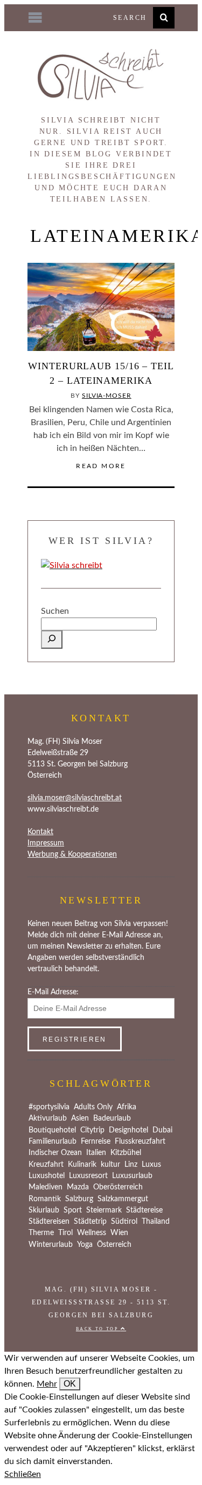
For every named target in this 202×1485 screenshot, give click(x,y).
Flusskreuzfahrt (140, 1141)
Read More (101, 466)
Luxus (151, 1164)
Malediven (45, 1187)
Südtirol (124, 1221)
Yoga (85, 1245)
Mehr (47, 1384)
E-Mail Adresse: (53, 992)
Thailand (156, 1221)
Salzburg (79, 1199)
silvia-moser (106, 395)
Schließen (22, 1474)
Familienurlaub (52, 1141)
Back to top (98, 1328)
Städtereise (144, 1210)
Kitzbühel (125, 1153)
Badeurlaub (112, 1118)
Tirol (65, 1233)
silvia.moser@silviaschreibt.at (74, 798)
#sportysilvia (49, 1107)
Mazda (78, 1187)
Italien (96, 1153)
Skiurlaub (44, 1210)
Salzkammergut (122, 1199)
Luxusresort (88, 1176)
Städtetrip (90, 1221)
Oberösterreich (118, 1187)
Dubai (162, 1130)
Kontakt (40, 832)
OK (70, 1383)
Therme (41, 1233)
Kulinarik (82, 1164)
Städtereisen (49, 1221)
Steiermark (104, 1210)
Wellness (91, 1233)
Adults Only (93, 1107)
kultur (110, 1164)
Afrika (126, 1107)
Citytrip (92, 1130)
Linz (130, 1164)
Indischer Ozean (55, 1153)
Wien (119, 1233)
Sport (73, 1210)
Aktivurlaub (48, 1118)
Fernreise (95, 1141)
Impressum (45, 843)
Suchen (55, 611)
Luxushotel (47, 1176)
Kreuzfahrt (46, 1164)
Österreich (114, 1245)
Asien (80, 1118)
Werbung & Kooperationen (72, 854)
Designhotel (128, 1130)
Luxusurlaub (132, 1176)
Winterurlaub (51, 1245)
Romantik (45, 1199)
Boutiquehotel (52, 1130)
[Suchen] (51, 639)
